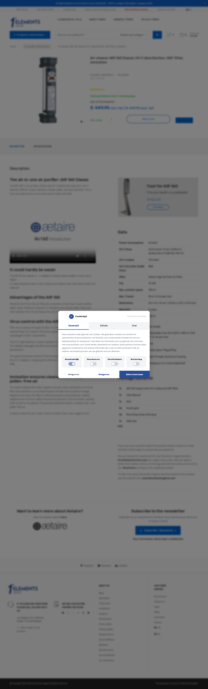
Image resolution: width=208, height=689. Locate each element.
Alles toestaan (134, 374)
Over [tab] (134, 325)
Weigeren (73, 374)
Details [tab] (104, 325)
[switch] (72, 364)
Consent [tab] (73, 325)
